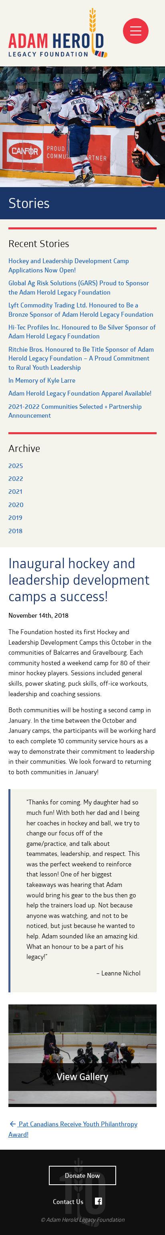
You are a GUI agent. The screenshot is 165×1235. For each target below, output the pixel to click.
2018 (15, 531)
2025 (15, 466)
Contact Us (68, 1202)
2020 (16, 505)
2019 (15, 517)
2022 (15, 478)
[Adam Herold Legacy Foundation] (57, 63)
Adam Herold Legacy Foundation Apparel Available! (79, 393)
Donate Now (82, 1175)
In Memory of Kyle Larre (41, 380)
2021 (15, 491)
